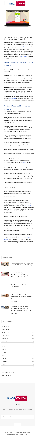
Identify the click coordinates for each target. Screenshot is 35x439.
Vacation (18, 361)
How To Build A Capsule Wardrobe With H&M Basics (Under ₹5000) (22, 264)
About (12, 432)
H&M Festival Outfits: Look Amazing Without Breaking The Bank (21, 296)
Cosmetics (18, 367)
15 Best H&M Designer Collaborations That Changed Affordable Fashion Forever (20, 275)
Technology (4, 29)
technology (12, 78)
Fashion (18, 344)
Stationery (18, 347)
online (24, 162)
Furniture (18, 338)
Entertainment (18, 375)
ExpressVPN (28, 205)
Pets (18, 370)
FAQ (28, 432)
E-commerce (18, 332)
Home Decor (18, 335)
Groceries (18, 341)
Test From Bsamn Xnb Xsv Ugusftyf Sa (19, 285)
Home (6, 432)
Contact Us (23, 434)
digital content (12, 98)
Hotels (18, 349)
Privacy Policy (12, 434)
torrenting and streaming (25, 46)
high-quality (24, 56)
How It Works (21, 432)
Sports (18, 355)
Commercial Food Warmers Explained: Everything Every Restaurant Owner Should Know (21, 308)
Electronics (18, 326)
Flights (18, 352)
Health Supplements (18, 372)
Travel (18, 358)
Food (18, 364)
